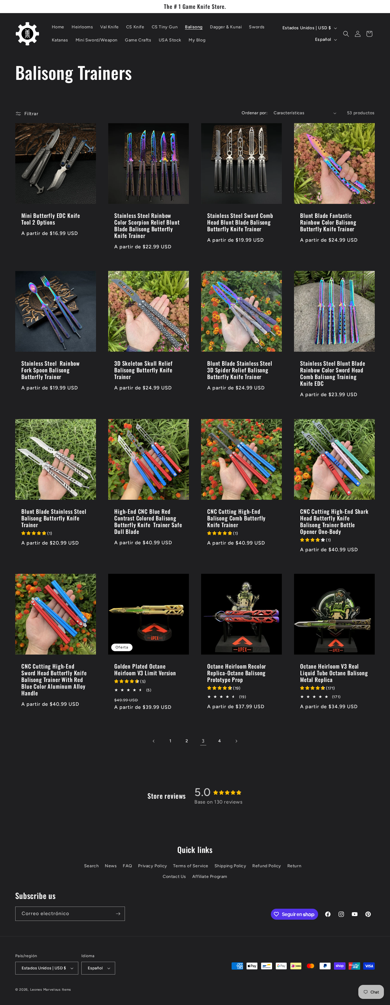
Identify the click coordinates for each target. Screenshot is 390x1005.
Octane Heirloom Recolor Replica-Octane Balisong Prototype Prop (236, 673)
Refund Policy (266, 865)
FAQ (127, 865)
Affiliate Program (209, 876)
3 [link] (203, 741)
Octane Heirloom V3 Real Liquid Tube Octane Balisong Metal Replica (334, 673)
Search (91, 865)
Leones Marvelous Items (50, 990)
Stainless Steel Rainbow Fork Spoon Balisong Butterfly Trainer (50, 370)
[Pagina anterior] (154, 741)
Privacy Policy (152, 865)
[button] (346, 34)
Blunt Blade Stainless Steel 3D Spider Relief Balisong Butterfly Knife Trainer (239, 370)
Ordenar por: (255, 112)
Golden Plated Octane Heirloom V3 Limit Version (145, 669)
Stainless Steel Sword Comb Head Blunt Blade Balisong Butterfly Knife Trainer (240, 222)
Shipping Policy (230, 865)
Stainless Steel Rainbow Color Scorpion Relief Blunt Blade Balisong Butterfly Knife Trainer (147, 225)
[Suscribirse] (118, 914)
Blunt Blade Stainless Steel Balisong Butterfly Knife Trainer (54, 518)
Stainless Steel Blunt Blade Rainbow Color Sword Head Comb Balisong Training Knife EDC (332, 373)
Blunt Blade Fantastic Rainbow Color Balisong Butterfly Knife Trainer (328, 222)
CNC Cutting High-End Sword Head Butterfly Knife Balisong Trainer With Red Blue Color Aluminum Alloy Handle (54, 679)
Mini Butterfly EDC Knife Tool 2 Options (50, 219)
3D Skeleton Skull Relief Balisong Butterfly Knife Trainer (143, 370)
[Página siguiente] (236, 741)
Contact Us (174, 876)
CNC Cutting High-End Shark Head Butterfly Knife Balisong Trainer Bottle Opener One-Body (334, 521)
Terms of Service (190, 865)
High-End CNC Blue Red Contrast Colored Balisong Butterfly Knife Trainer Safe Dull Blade (148, 521)
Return (294, 865)
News (111, 865)
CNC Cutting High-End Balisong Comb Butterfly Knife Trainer (236, 518)
